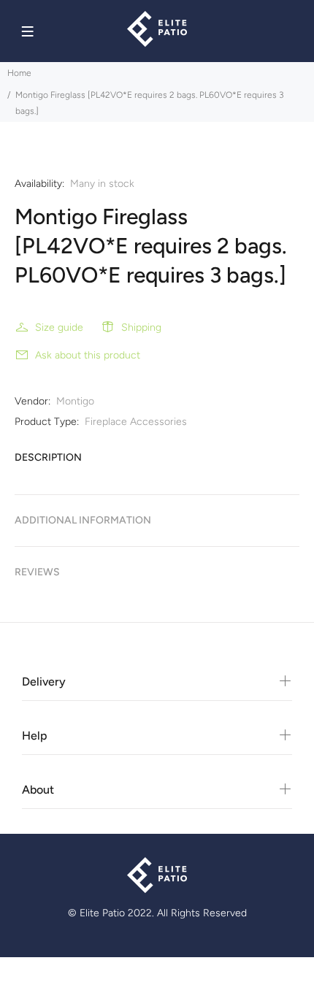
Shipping (141, 327)
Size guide (59, 327)
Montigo (75, 401)
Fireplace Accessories (136, 421)
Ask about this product (87, 355)
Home (19, 73)
